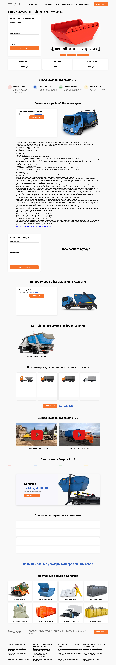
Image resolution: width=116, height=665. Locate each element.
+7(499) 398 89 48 (101, 4)
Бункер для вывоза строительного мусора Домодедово (94, 645)
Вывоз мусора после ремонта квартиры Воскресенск (92, 654)
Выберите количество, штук (15, 38)
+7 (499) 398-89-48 (37, 117)
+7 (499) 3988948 (36, 488)
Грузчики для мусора (70, 599)
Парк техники (47, 226)
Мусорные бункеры (82, 4)
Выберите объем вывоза (15, 33)
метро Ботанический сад (24, 226)
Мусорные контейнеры (45, 621)
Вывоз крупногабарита (96, 621)
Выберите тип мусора (14, 27)
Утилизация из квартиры (71, 621)
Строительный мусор (34, 4)
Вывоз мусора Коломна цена (17, 644)
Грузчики (57, 4)
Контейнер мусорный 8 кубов (92, 649)
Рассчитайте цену (23, 48)
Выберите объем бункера (15, 252)
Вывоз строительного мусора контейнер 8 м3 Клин (42, 645)
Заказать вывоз (37, 226)
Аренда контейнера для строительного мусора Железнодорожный (40, 654)
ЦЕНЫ (63, 55)
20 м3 (66, 406)
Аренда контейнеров (96, 599)
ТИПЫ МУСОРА (83, 55)
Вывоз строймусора (20, 599)
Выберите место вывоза (15, 241)
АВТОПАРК (72, 55)
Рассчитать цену (31, 495)
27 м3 (71, 406)
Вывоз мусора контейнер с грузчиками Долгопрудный (41, 649)
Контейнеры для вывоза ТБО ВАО (18, 659)
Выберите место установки (15, 22)
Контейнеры (48, 4)
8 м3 (60, 406)
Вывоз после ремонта (20, 621)
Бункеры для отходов (45, 599)
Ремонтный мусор (68, 4)
